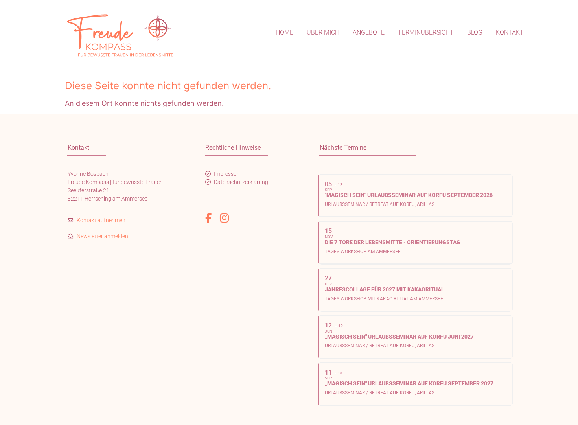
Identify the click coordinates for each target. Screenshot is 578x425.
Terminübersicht (426, 32)
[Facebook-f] (208, 218)
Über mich (323, 32)
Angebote (369, 32)
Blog (474, 32)
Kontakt (510, 32)
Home (284, 32)
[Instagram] (224, 218)
